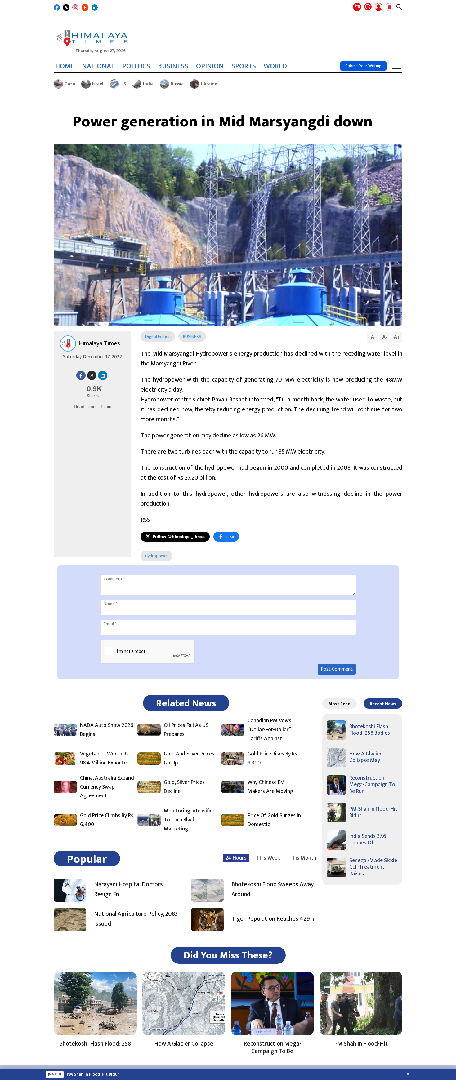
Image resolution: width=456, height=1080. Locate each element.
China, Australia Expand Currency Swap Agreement (107, 787)
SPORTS (243, 66)
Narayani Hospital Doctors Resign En (128, 889)
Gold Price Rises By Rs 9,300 (272, 759)
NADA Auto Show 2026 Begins (106, 730)
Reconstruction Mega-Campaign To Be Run (372, 784)
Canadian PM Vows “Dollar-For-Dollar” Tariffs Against (269, 729)
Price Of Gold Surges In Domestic (274, 820)
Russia (177, 84)
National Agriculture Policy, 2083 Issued (135, 919)
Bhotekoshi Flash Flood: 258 (95, 1043)
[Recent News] (368, 7)
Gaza (70, 84)
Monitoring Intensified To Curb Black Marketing (190, 820)
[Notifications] (389, 7)
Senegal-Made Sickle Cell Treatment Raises (373, 867)
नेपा (357, 6)
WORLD (275, 66)
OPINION (210, 66)
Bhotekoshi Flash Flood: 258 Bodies (369, 730)
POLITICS (136, 66)
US (123, 84)
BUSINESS (173, 66)
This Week (268, 858)
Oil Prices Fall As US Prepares (186, 730)
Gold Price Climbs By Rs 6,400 (106, 820)
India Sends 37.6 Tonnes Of (367, 840)
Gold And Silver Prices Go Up (189, 759)
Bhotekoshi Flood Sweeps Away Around (272, 889)
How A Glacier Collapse (183, 1043)
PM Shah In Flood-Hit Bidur (373, 812)
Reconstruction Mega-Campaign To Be (272, 1047)
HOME (64, 66)
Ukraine (209, 84)
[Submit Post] (378, 7)
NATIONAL (98, 66)
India (148, 84)
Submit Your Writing (363, 65)
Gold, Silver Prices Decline (184, 787)
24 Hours (236, 858)
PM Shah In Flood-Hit (361, 1043)
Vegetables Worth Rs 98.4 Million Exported (105, 759)
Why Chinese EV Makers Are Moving (270, 787)
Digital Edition (158, 336)
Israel (97, 84)
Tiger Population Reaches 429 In (273, 919)
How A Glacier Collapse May (365, 757)
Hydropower (156, 556)
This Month (302, 858)
